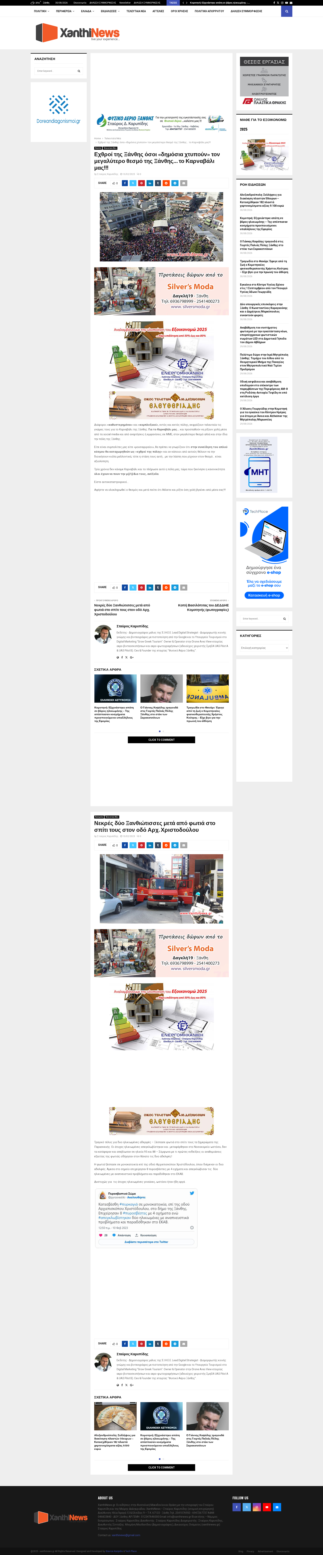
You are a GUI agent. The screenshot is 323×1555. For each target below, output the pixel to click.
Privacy (250, 1551)
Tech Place (131, 1551)
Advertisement (265, 1551)
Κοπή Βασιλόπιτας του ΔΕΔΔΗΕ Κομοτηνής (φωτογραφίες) (203, 608)
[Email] (277, 1507)
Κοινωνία (99, 817)
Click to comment (161, 739)
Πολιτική (40, 11)
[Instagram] (257, 1507)
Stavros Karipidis (114, 1551)
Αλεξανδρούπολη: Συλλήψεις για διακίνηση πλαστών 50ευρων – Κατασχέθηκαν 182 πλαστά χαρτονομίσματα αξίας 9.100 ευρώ (114, 1442)
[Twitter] (247, 1507)
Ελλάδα (86, 11)
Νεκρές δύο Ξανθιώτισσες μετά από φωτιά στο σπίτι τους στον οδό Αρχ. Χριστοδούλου (122, 610)
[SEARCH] (79, 71)
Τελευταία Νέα (136, 11)
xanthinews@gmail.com (126, 1535)
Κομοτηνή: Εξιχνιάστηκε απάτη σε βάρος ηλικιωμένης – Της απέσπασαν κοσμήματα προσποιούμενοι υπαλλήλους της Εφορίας (114, 714)
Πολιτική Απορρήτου (209, 11)
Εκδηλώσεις (109, 11)
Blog (241, 1551)
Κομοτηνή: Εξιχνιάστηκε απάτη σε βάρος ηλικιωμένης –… (220, 3)
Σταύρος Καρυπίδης (107, 174)
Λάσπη (98, 148)
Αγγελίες (158, 11)
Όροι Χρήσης (179, 11)
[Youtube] (267, 1507)
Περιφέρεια (63, 11)
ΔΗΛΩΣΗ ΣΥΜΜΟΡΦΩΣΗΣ (103, 2)
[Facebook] (237, 1507)
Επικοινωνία (80, 2)
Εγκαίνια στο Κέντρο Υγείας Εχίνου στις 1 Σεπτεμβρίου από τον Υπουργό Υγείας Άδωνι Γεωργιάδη (263, 288)
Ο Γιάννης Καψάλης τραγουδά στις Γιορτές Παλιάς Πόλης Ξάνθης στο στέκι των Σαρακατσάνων (159, 712)
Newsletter (125, 2)
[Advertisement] (161, 84)
